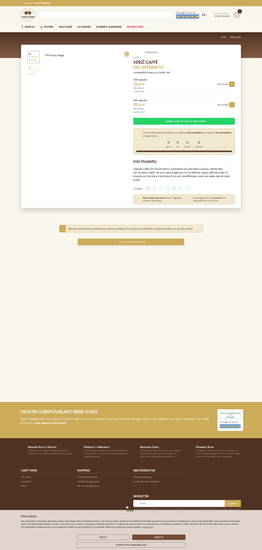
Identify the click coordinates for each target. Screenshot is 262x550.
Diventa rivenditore (142, 477)
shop (223, 37)
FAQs (23, 485)
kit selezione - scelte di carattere (144, 328)
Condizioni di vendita (87, 477)
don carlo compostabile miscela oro (127, 326)
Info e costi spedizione (88, 485)
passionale (91, 325)
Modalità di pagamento (88, 481)
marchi (28, 27)
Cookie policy (148, 527)
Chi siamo (26, 477)
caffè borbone (128, 323)
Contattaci (26, 481)
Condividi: (138, 188)
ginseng (108, 325)
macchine (65, 26)
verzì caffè (235, 37)
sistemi (46, 27)
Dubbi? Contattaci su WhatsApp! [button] (186, 121)
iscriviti (232, 503)
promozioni (135, 26)
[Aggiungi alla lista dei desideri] (126, 53)
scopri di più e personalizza (131, 544)
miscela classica (178, 325)
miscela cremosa (161, 325)
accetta (158, 537)
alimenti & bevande (109, 26)
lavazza (73, 323)
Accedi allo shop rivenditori (146, 481)
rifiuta (103, 537)
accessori (84, 26)
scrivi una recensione (132, 241)
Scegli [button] (145, 347)
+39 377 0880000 (41, 3)
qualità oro (74, 325)
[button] (219, 14)
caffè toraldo (161, 323)
